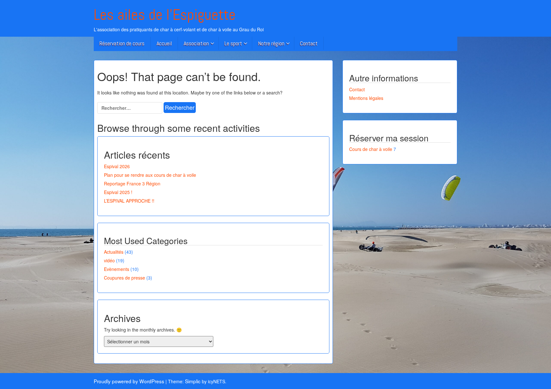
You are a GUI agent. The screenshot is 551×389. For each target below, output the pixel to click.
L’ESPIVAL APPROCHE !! (129, 201)
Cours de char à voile (370, 149)
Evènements (116, 269)
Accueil (164, 43)
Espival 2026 (117, 166)
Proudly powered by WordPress (129, 381)
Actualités (113, 252)
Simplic (193, 381)
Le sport (233, 43)
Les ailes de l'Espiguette (165, 14)
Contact (309, 43)
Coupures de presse (124, 277)
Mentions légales (366, 98)
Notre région (271, 43)
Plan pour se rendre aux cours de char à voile (150, 175)
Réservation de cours (121, 43)
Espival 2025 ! (118, 192)
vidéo (109, 260)
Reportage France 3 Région (132, 183)
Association (196, 43)
